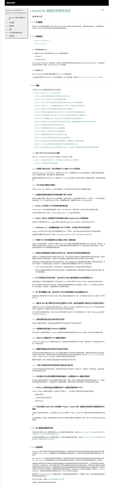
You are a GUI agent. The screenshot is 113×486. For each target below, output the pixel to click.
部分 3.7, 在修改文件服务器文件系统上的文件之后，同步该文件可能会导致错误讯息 (60, 112)
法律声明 (11, 36)
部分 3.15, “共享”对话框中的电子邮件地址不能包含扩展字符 (52, 137)
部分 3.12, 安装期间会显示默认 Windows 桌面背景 (50, 128)
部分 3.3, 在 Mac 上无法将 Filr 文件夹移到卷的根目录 (51, 99)
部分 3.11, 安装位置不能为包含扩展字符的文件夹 (49, 125)
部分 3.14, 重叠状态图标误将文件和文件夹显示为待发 (51, 134)
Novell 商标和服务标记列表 (56, 479)
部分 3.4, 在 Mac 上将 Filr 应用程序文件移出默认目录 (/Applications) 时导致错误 (58, 102)
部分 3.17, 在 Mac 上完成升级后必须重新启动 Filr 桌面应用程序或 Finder (56, 144)
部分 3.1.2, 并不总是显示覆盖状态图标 (46, 163)
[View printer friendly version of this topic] (102, 9)
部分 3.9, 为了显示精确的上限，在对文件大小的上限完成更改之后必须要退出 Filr (59, 118)
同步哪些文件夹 (46, 356)
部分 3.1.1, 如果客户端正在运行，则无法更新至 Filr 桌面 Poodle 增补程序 (57, 160)
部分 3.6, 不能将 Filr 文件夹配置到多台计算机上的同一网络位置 (54, 109)
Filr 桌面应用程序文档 (15, 32)
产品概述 (11, 22)
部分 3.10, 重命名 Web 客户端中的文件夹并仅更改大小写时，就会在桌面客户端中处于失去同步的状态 (65, 122)
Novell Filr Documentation (16, 13)
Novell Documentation (14, 10)
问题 (10, 29)
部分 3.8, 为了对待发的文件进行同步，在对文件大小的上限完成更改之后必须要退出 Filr (61, 115)
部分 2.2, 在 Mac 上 (41, 44)
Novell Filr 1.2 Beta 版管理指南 (93, 437)
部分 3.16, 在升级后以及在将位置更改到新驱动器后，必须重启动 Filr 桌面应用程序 (59, 141)
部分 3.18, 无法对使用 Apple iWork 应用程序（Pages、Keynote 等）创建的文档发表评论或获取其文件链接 (67, 147)
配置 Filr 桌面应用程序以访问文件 (44, 439)
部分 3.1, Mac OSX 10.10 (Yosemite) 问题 (89, 77)
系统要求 (11, 26)
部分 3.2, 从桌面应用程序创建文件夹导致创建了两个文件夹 (52, 96)
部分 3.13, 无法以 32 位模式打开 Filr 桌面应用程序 (50, 131)
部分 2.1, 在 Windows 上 (42, 40)
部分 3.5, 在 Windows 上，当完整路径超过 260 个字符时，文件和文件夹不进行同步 (60, 106)
